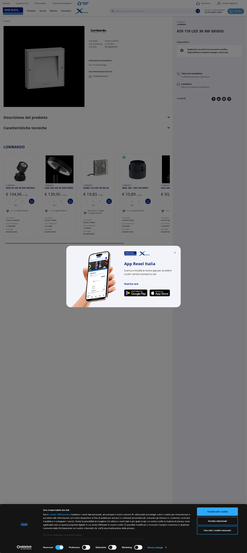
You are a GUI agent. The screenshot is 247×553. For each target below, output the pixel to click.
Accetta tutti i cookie (217, 511)
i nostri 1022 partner (60, 514)
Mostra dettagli (155, 547)
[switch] (86, 547)
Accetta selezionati (217, 521)
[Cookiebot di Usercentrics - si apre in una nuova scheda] (24, 547)
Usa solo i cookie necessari (217, 530)
